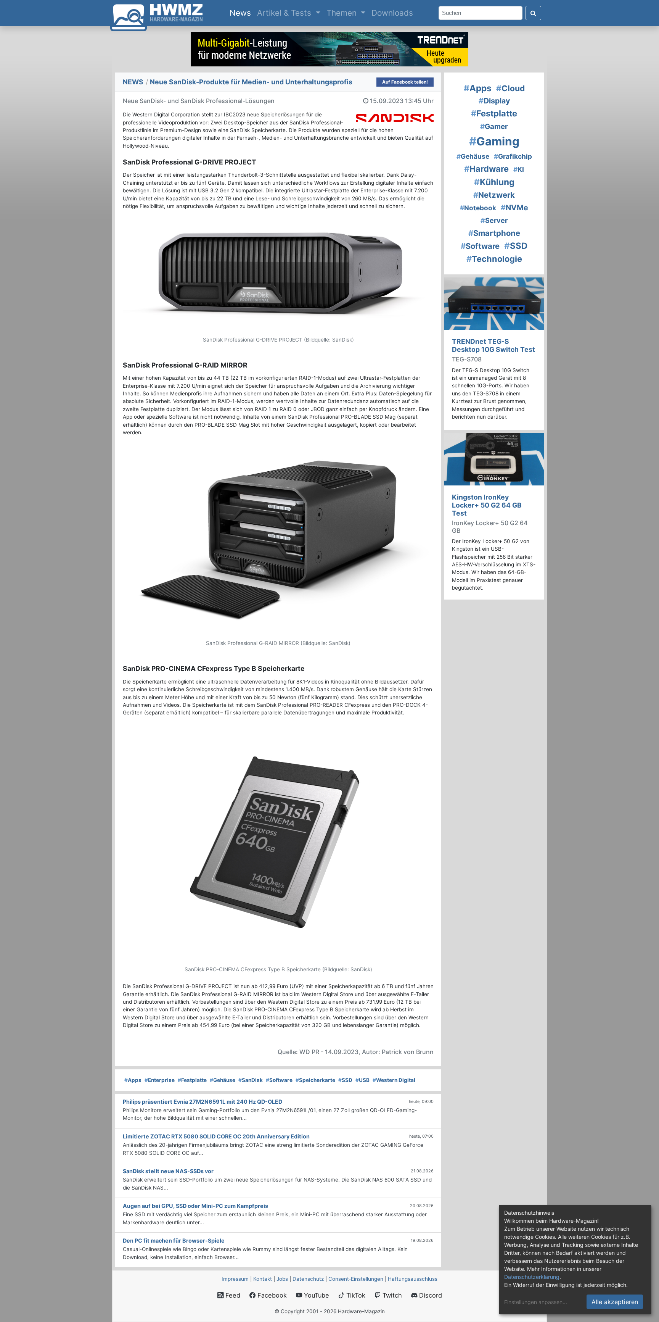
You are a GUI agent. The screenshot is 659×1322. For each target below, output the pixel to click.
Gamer (494, 126)
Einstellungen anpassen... (535, 1302)
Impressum (235, 1279)
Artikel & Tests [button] (285, 13)
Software (279, 1080)
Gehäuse (222, 1080)
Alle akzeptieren (614, 1302)
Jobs (282, 1279)
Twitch (391, 1295)
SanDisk (250, 1080)
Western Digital (394, 1080)
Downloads (392, 13)
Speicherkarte (315, 1080)
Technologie (494, 259)
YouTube (315, 1295)
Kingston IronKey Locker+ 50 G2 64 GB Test (487, 505)
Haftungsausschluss (412, 1279)
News (242, 13)
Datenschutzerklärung (531, 1277)
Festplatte (192, 1080)
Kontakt (262, 1279)
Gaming (494, 141)
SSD (345, 1080)
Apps (132, 1080)
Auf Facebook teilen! (405, 82)
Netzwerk (494, 195)
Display (494, 100)
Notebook (478, 208)
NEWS (133, 82)
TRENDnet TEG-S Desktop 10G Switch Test (493, 345)
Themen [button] (342, 13)
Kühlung (494, 182)
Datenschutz (308, 1279)
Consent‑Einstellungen (355, 1279)
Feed (231, 1295)
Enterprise (160, 1080)
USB (362, 1080)
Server (494, 220)
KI (518, 169)
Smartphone (494, 233)
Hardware (486, 169)
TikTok (354, 1295)
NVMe (514, 207)
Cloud (510, 88)
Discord (429, 1295)
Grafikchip (513, 156)
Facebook (271, 1295)
